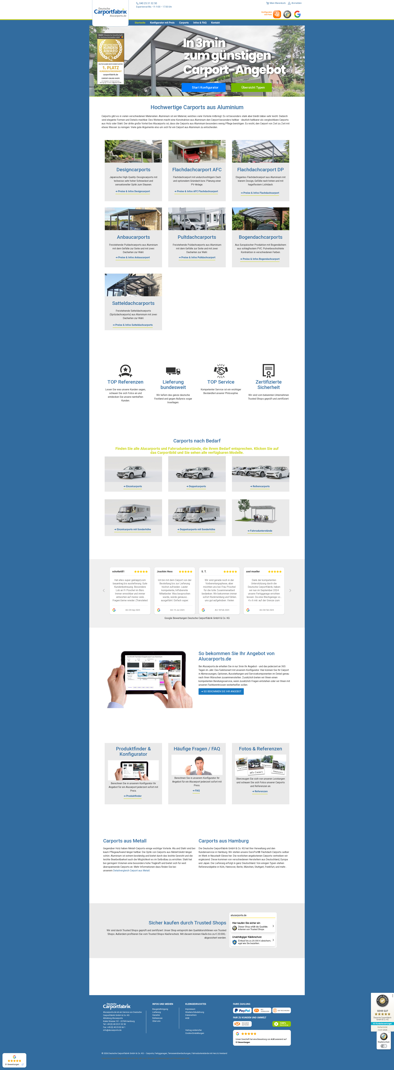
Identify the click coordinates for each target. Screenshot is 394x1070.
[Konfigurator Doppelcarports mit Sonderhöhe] (197, 524)
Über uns (156, 1021)
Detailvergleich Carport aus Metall (131, 870)
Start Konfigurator (205, 87)
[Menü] (389, 1033)
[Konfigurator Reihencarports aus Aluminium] (260, 481)
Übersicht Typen (253, 87)
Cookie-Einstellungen (194, 1033)
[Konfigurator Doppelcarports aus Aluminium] (197, 481)
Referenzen (157, 1018)
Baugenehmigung (160, 1009)
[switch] (384, 1046)
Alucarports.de (109, 1012)
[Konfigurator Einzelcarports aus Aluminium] (133, 481)
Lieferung (156, 1012)
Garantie (156, 1015)
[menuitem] (140, 23)
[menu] (197, 23)
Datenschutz (191, 1015)
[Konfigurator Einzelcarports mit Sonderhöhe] (133, 524)
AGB (187, 1018)
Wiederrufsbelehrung (194, 1012)
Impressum (190, 1009)
